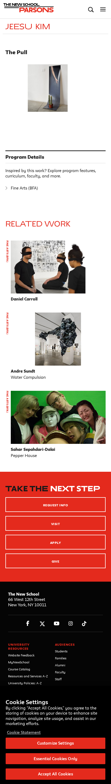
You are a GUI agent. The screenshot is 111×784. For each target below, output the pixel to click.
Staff (58, 679)
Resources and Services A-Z (28, 676)
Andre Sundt (23, 371)
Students (61, 651)
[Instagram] (70, 623)
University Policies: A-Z (25, 683)
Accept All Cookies (55, 774)
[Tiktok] (84, 623)
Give (56, 561)
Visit (55, 524)
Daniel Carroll (24, 299)
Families (61, 658)
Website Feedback (21, 655)
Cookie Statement (24, 732)
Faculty (60, 672)
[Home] (28, 9)
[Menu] (103, 9)
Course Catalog (19, 669)
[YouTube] (56, 623)
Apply (55, 542)
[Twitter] (42, 623)
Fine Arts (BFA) (24, 188)
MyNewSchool (18, 662)
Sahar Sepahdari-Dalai (33, 449)
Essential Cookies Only (55, 758)
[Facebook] (28, 623)
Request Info (55, 505)
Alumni (60, 665)
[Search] (91, 9)
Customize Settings (55, 743)
